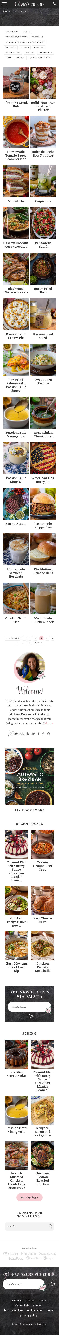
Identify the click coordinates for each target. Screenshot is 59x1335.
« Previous (12, 638)
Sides (8, 58)
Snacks (21, 58)
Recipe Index (34, 1310)
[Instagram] (48, 733)
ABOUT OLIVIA (22, 1305)
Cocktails (37, 37)
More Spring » (29, 1197)
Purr (45, 1324)
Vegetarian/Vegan (40, 58)
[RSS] (28, 733)
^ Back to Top (23, 1300)
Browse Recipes (13, 1310)
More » (48, 723)
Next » (39, 643)
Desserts (11, 47)
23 (29, 643)
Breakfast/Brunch (16, 37)
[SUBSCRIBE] (29, 1016)
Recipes (14, 11)
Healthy (38, 47)
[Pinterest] (43, 733)
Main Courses (13, 53)
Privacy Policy (29, 1315)
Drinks (25, 47)
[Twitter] (33, 733)
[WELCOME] (29, 673)
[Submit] (51, 1226)
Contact (38, 1305)
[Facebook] (39, 733)
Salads (29, 53)
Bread (26, 32)
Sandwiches (45, 53)
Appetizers (12, 32)
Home (6, 11)
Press (49, 1310)
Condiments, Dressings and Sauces (25, 42)
